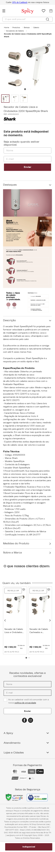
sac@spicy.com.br (14, 835)
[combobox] (27, 19)
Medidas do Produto (16, 543)
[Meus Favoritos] (43, 11)
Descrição (9, 320)
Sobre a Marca (12, 552)
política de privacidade (25, 702)
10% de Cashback (19, 2)
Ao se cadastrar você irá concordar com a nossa (28, 701)
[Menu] (5, 10)
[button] (5, 620)
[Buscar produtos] (47, 19)
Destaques (10, 184)
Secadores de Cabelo (15, 31)
